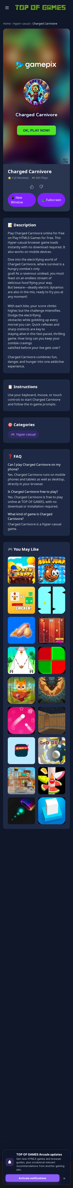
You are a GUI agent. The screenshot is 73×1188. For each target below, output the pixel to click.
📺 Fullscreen (51, 200)
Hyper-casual (21, 23)
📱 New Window (17, 199)
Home (7, 23)
